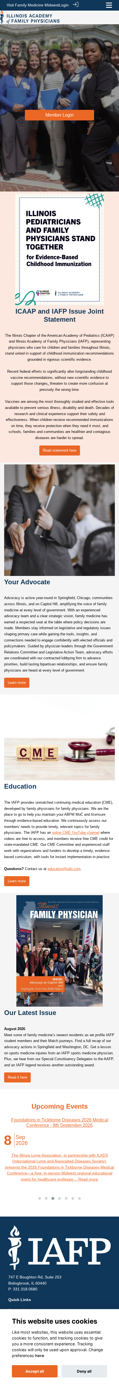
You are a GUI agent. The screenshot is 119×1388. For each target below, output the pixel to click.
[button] (39, 1198)
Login (64, 5)
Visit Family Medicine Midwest (33, 5)
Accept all (34, 1371)
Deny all (84, 1371)
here (39, 1355)
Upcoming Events (60, 1106)
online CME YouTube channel (75, 832)
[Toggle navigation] (109, 5)
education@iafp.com (64, 869)
